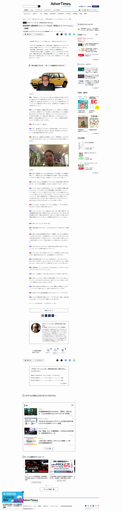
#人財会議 (75, 13)
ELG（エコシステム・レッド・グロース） (91, 163)
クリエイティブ (47, 10)
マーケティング (38, 10)
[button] (57, 34)
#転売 (85, 13)
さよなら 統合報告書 (89, 142)
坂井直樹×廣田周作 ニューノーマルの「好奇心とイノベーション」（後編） (47, 378)
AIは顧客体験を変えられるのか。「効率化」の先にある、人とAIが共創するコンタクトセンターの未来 (55, 412)
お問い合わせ (45, 506)
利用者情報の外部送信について (29, 508)
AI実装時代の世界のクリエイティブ (83, 130)
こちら (65, 41)
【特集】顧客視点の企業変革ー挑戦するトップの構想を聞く (92, 44)
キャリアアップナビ (89, 38)
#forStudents (53, 13)
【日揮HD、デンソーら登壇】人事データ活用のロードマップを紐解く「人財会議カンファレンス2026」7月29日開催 (92, 83)
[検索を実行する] (39, 6)
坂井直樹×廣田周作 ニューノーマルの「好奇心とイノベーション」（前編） (47, 380)
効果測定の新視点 (93, 129)
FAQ (35, 506)
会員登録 (89, 6)
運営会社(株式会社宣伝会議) (66, 506)
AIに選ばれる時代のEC (92, 111)
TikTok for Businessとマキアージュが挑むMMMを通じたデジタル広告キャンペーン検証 (55, 422)
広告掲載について (83, 6)
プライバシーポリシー (54, 506)
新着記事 (26, 10)
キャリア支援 (56, 10)
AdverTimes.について (27, 506)
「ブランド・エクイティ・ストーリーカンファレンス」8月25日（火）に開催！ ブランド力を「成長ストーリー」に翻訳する (92, 70)
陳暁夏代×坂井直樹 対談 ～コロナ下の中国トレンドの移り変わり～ (46, 375)
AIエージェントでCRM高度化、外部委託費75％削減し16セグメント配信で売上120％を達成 (36, 478)
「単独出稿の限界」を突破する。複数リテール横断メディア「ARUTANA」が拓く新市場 (92, 50)
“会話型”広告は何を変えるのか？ (82, 111)
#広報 (80, 13)
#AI (41, 13)
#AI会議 (45, 13)
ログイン (95, 6)
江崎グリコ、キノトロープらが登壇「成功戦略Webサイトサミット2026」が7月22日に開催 (92, 76)
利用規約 (39, 506)
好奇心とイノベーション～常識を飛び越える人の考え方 (52, 47)
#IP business (61, 13)
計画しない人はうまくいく (90, 153)
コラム (31, 10)
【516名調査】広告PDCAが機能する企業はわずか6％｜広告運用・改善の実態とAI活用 (61, 477)
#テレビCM (68, 13)
